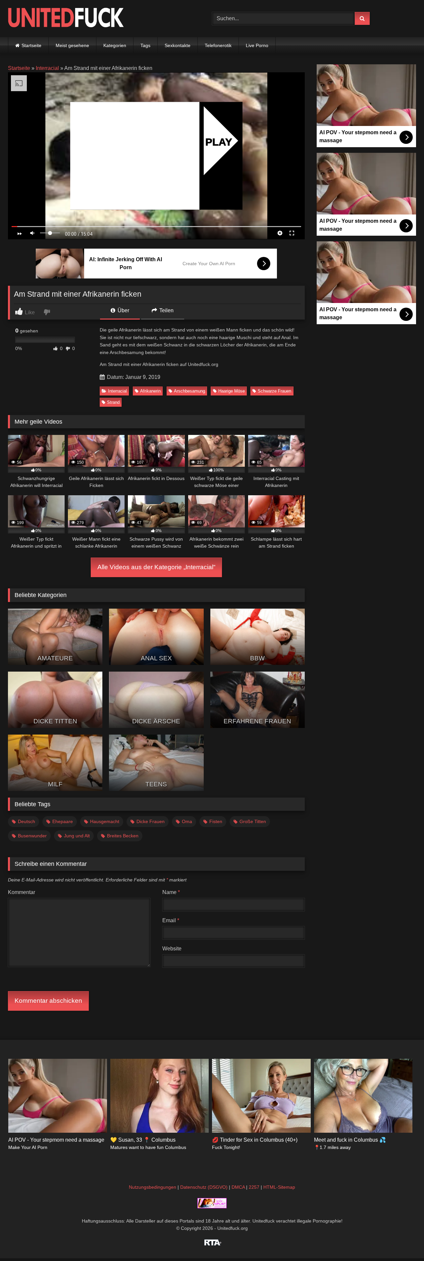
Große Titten (252, 821)
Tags (145, 45)
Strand (113, 402)
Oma (187, 821)
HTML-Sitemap (279, 1187)
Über (122, 310)
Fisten (215, 821)
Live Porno (257, 45)
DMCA (238, 1187)
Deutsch (26, 821)
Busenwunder (32, 835)
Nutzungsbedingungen (152, 1187)
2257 (254, 1187)
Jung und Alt (77, 835)
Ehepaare (62, 821)
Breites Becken (122, 835)
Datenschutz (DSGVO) (204, 1187)
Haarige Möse (231, 391)
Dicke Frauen (150, 821)
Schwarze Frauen (274, 391)
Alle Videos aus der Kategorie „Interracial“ (156, 567)
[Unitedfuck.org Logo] (66, 18)
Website (172, 948)
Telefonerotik (218, 45)
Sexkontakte (177, 45)
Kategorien (114, 45)
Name (171, 892)
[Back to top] (403, 1241)
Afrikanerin (150, 391)
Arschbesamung (189, 391)
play (218, 142)
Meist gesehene (72, 45)
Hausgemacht (104, 821)
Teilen (166, 310)
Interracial (47, 68)
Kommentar (21, 892)
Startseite (31, 45)
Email (170, 920)
